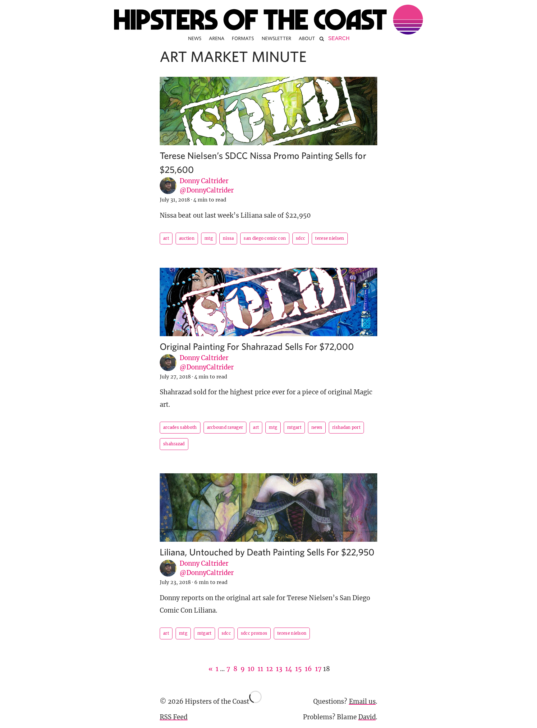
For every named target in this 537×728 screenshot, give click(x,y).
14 (288, 669)
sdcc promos (254, 633)
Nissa (228, 238)
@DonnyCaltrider (207, 190)
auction (187, 238)
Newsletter (276, 38)
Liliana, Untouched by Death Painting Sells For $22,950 (267, 551)
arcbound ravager (225, 427)
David (367, 717)
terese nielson (291, 633)
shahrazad (174, 444)
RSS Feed (173, 717)
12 (269, 669)
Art (166, 238)
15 (298, 669)
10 (251, 669)
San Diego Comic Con (265, 238)
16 (308, 669)
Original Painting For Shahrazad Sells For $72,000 (257, 346)
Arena (216, 38)
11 (260, 669)
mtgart (294, 427)
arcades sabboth (180, 427)
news (316, 427)
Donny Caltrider (204, 181)
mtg (208, 238)
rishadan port (346, 427)
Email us (362, 701)
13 (279, 669)
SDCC (300, 238)
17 (318, 669)
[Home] (268, 20)
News (194, 38)
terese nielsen (329, 238)
